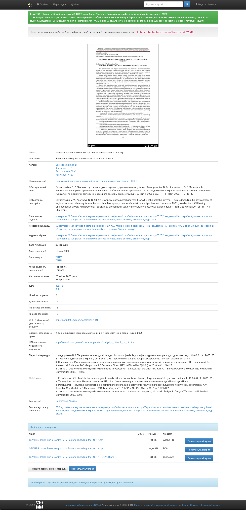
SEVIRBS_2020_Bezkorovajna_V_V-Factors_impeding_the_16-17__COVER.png (71, 457)
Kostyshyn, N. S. (64, 174)
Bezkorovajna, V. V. (66, 171)
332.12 (59, 285)
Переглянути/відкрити (199, 441)
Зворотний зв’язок (210, 504)
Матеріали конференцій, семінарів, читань (132, 14)
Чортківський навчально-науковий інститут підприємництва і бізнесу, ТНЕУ (96, 180)
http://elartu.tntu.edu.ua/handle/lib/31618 (77, 320)
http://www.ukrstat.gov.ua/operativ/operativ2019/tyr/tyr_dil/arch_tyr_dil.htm (95, 342)
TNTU (59, 260)
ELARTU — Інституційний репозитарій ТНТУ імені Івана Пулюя (67, 14)
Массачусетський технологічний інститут (156, 504)
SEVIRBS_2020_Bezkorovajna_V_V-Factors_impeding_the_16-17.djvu (66, 448)
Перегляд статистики (82, 468)
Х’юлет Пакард (190, 504)
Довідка (75, 4)
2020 (164, 14)
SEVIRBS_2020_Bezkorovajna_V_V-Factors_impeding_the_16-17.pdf (66, 439)
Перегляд (58, 4)
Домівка (43, 4)
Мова (211, 4)
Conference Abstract (66, 401)
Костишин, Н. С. (64, 168)
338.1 (59, 289)
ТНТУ (59, 257)
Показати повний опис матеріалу (48, 468)
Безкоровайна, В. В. (66, 164)
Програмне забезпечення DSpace (82, 504)
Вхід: (201, 4)
